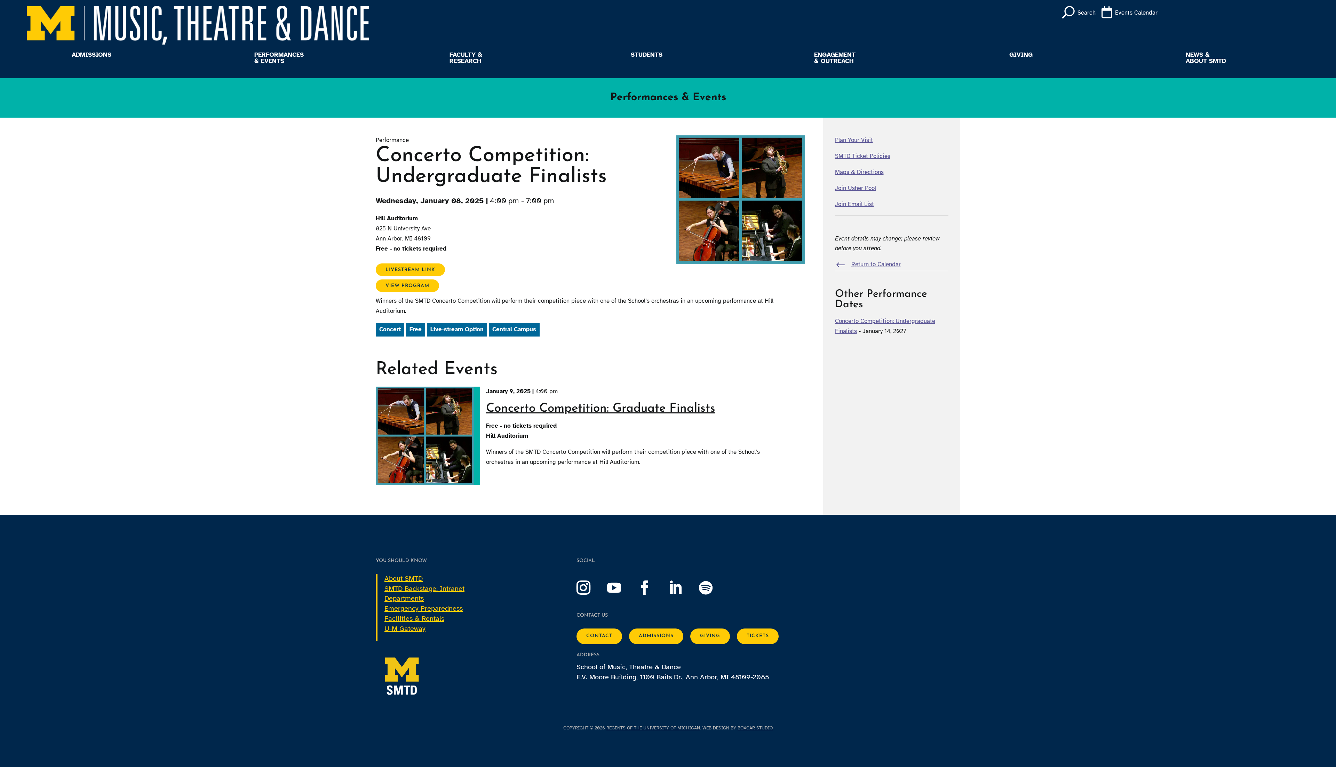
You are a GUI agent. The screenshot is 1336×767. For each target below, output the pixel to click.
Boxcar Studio (755, 728)
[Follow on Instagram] (590, 588)
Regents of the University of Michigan (653, 728)
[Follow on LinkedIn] (682, 588)
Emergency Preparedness (423, 608)
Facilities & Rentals (414, 618)
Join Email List (854, 204)
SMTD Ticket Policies (862, 156)
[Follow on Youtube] (621, 588)
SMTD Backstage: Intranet (424, 588)
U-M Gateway (405, 628)
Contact (599, 636)
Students (646, 55)
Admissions (91, 55)
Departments (404, 598)
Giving (1021, 55)
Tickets (758, 636)
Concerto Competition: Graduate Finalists (600, 409)
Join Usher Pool (855, 188)
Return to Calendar (876, 264)
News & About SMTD (1206, 58)
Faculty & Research (466, 58)
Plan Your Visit (854, 140)
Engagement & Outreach (835, 58)
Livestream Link (410, 269)
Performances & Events (279, 58)
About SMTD (403, 578)
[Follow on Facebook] (652, 588)
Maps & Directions (859, 172)
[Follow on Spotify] (713, 588)
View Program (407, 285)
